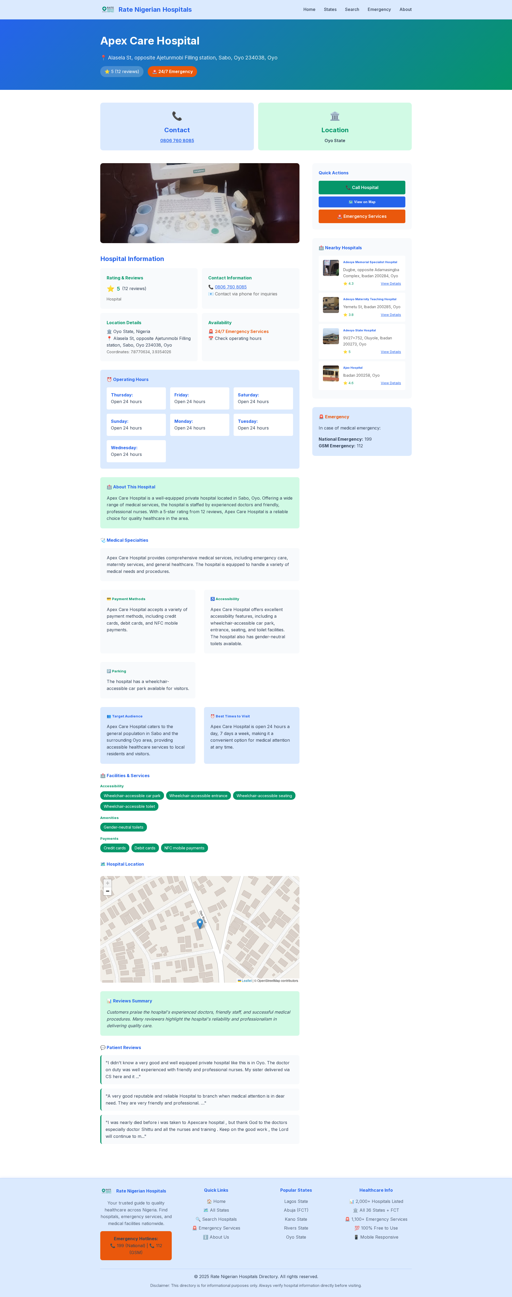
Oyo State (296, 1237)
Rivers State (296, 1228)
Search (352, 9)
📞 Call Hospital (362, 187)
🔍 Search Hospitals (216, 1219)
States (330, 9)
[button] (200, 923)
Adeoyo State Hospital (359, 330)
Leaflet (246, 980)
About (405, 9)
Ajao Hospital (352, 368)
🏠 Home (216, 1201)
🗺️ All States (216, 1210)
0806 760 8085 (177, 140)
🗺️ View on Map (362, 202)
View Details (391, 284)
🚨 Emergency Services (216, 1228)
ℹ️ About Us (216, 1237)
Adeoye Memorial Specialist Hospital (370, 262)
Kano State (296, 1219)
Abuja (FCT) (296, 1210)
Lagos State (296, 1201)
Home (309, 9)
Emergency (379, 9)
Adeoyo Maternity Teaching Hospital (369, 299)
